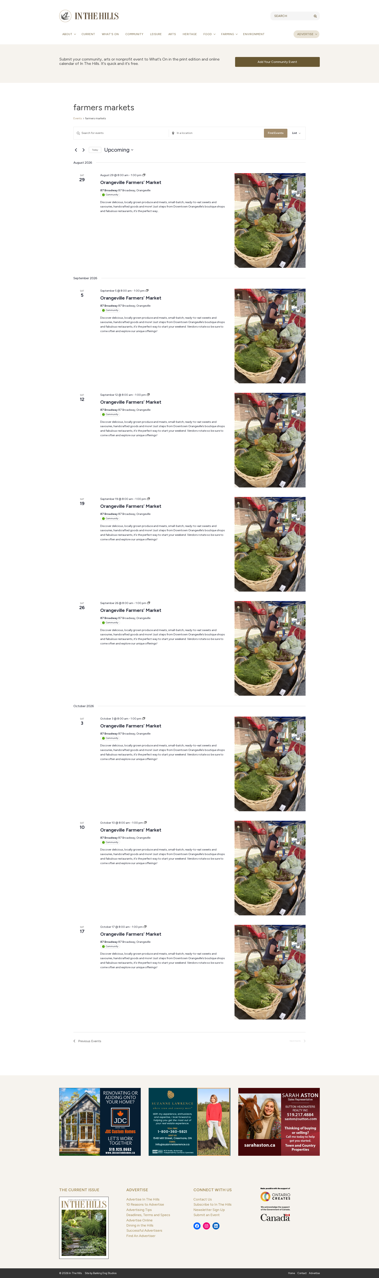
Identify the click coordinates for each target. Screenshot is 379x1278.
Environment (254, 34)
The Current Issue (79, 1189)
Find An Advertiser (140, 1236)
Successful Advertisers (144, 1230)
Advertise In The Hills (142, 1199)
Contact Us (202, 1199)
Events (77, 118)
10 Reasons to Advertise (145, 1204)
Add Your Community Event (277, 62)
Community (134, 34)
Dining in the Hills (139, 1225)
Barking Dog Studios (104, 1273)
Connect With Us (212, 1189)
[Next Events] (83, 149)
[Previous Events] (75, 149)
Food (208, 34)
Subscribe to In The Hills (212, 1204)
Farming (228, 34)
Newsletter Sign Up (209, 1210)
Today (95, 149)
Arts (172, 34)
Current (88, 34)
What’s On (110, 34)
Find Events (275, 133)
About (67, 34)
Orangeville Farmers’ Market (130, 182)
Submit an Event (206, 1215)
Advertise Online (139, 1220)
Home (291, 1273)
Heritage (190, 34)
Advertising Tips (139, 1210)
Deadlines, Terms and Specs (148, 1215)
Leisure (156, 34)
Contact (302, 1273)
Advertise (305, 34)
